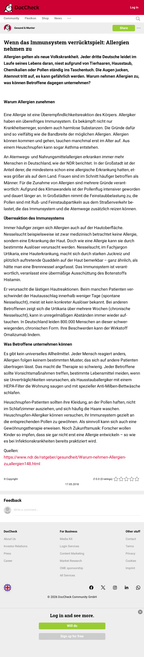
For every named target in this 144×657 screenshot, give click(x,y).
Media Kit (66, 539)
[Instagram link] (115, 588)
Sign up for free (72, 636)
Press (7, 553)
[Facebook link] (91, 588)
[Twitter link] (103, 588)
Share (124, 28)
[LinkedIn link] (126, 588)
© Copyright (11, 478)
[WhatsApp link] (138, 588)
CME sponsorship (71, 568)
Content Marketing (72, 553)
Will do (72, 626)
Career (8, 561)
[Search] (137, 19)
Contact (131, 539)
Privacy (130, 553)
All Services (67, 575)
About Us (10, 539)
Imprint (130, 568)
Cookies (131, 561)
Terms (130, 546)
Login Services (69, 546)
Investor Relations (15, 546)
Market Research (71, 561)
